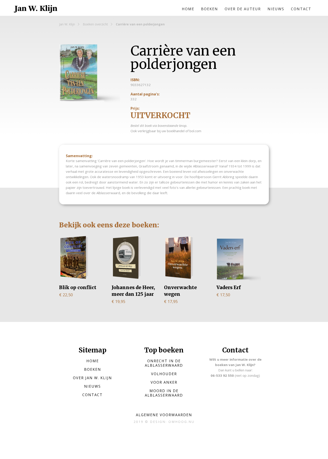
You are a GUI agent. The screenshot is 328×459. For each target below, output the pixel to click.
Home (188, 8)
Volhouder (164, 373)
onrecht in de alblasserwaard (164, 363)
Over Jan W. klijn (92, 377)
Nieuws (276, 8)
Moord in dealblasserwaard (164, 393)
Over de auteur (243, 8)
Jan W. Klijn (67, 24)
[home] (35, 9)
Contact (301, 8)
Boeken (209, 8)
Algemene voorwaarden (164, 414)
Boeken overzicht (95, 24)
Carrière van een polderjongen (140, 24)
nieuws (92, 386)
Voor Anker (164, 382)
